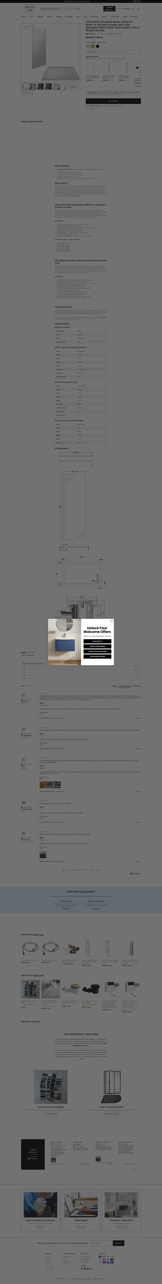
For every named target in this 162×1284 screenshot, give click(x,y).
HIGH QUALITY (97, 641)
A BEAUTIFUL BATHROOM (97, 651)
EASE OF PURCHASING (97, 646)
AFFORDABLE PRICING (97, 656)
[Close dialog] (111, 620)
